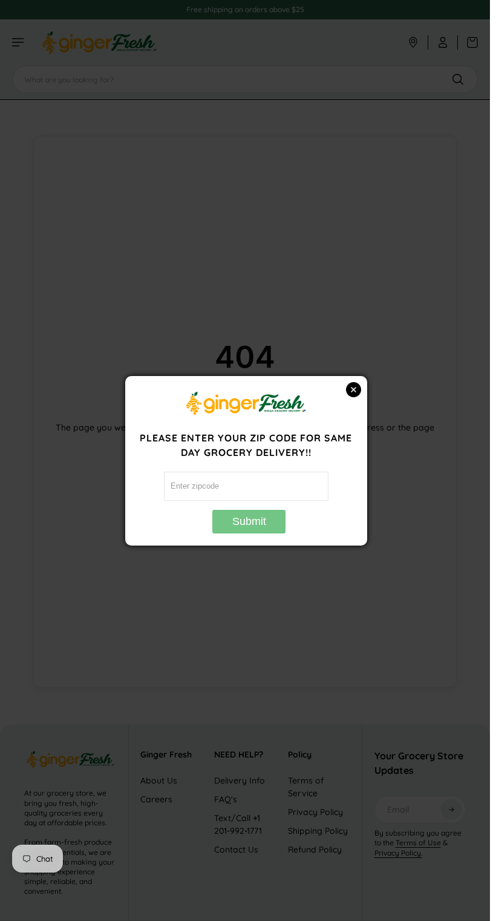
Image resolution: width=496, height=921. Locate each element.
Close (353, 389)
